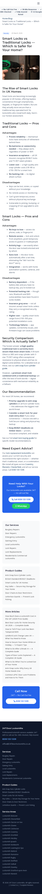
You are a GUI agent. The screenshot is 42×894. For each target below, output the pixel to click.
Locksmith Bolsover (10, 816)
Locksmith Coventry (10, 832)
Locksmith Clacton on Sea (12, 822)
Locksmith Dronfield (10, 835)
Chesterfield (16, 467)
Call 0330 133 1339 (22, 499)
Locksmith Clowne (9, 825)
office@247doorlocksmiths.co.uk (16, 744)
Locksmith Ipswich (9, 841)
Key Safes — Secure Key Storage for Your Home (20, 799)
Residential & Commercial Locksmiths (16, 778)
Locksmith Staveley (9, 867)
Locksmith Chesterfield (11, 819)
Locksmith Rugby (9, 857)
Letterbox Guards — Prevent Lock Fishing (18, 805)
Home (5, 18)
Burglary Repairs (12, 529)
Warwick (6, 467)
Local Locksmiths (12, 544)
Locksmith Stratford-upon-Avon (14, 870)
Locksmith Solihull (9, 864)
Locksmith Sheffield (9, 861)
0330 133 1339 (18, 470)
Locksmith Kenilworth (10, 845)
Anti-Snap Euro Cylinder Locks (18, 575)
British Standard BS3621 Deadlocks (20, 579)
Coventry (29, 464)
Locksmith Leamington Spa (12, 848)
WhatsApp (22, 506)
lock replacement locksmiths (18, 453)
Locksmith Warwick (9, 874)
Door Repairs (10, 533)
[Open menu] (38, 3)
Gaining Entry (11, 540)
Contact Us (14, 885)
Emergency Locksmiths (15, 537)
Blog (10, 18)
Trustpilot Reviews (26, 885)
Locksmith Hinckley (9, 838)
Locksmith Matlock (9, 851)
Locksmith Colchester (10, 828)
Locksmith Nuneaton (10, 854)
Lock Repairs (10, 548)
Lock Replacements (13, 552)
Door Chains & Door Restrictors (18, 593)
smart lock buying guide (23, 438)
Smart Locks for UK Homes (16, 582)
